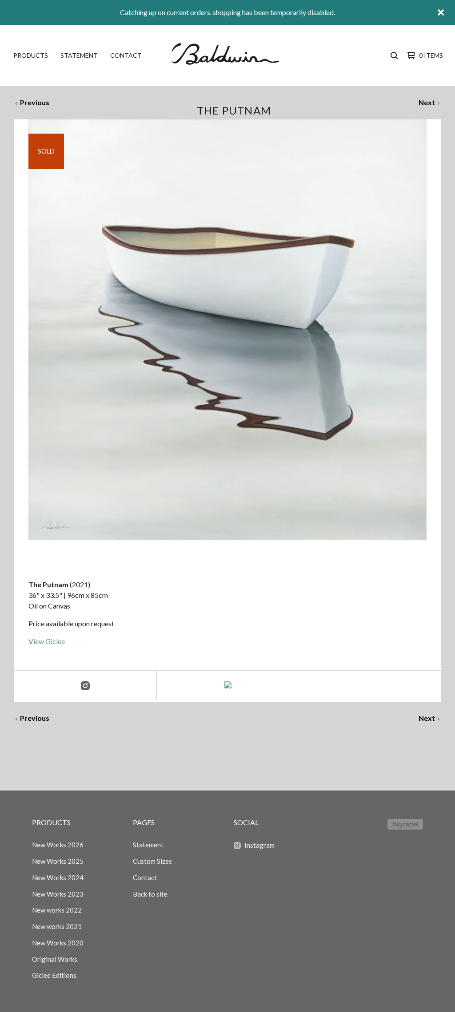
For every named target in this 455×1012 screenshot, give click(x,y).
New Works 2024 (58, 878)
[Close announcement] (441, 12)
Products (30, 55)
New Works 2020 (58, 943)
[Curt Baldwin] (226, 55)
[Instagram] (85, 686)
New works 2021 (57, 926)
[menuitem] (31, 55)
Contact (126, 55)
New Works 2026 (58, 845)
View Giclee (46, 641)
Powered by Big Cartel (405, 824)
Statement (79, 55)
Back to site (150, 894)
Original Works (54, 959)
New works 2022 (57, 910)
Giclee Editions (54, 975)
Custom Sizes (152, 861)
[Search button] (394, 55)
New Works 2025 (58, 861)
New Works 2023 (58, 894)
